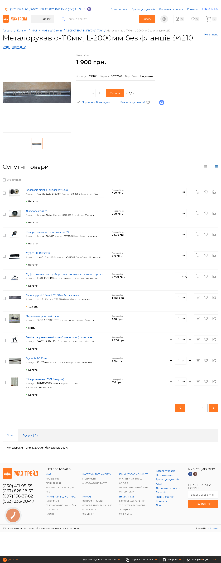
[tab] (10, 435)
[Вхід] (164, 19)
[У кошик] (198, 180)
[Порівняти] (214, 180)
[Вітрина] (205, 166)
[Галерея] (211, 166)
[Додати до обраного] (206, 180)
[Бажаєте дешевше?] (162, 102)
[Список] (216, 166)
